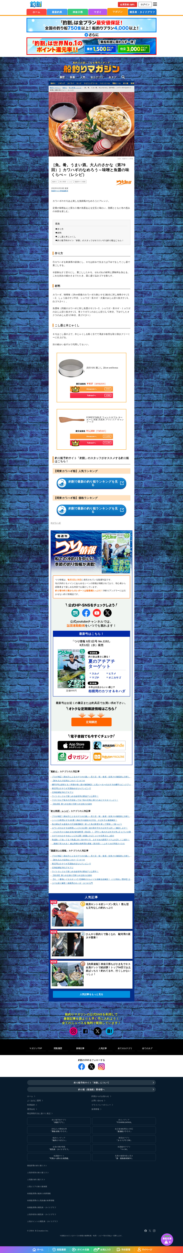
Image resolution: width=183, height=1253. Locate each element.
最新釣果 (57, 12)
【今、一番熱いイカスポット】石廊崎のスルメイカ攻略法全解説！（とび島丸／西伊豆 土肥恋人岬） (92, 879)
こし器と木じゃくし (66, 237)
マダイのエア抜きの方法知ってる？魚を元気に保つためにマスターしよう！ (85, 800)
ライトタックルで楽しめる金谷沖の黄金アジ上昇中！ (75, 796)
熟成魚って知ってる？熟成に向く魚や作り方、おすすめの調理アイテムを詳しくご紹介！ (91, 840)
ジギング (61, 83)
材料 (59, 233)
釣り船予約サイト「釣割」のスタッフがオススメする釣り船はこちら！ (90, 240)
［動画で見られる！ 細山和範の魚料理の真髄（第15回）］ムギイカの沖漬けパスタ (88, 844)
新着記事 (80, 1048)
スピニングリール (90, 83)
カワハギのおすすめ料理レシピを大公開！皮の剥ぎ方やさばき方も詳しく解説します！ (90, 828)
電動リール (116, 83)
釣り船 (125, 83)
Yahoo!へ (98, 395)
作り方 (60, 229)
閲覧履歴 (58, 1048)
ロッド (79, 83)
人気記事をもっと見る (91, 994)
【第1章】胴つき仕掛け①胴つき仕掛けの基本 (72, 804)
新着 (72, 77)
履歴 (62, 77)
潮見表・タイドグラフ (142, 12)
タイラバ (70, 83)
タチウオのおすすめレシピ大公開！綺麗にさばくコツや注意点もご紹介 (83, 836)
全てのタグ (147, 1048)
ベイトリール (105, 83)
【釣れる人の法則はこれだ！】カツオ (68, 781)
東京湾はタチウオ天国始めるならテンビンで (71, 788)
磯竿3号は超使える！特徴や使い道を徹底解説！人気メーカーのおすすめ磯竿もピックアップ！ (92, 784)
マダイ (98, 12)
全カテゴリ (97, 77)
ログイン (145, 4)
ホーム (36, 12)
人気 (82, 77)
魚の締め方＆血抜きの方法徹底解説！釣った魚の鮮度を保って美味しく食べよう (87, 824)
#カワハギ (56, 523)
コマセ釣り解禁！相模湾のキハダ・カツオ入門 (72, 883)
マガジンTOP (35, 1048)
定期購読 (91, 722)
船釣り (53, 83)
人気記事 (102, 1048)
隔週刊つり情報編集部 (59, 191)
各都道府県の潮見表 (35, 1207)
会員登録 (128, 4)
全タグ (113, 77)
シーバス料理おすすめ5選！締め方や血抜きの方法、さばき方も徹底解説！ (84, 820)
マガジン (118, 11)
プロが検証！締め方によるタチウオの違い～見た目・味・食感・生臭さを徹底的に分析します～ (92, 777)
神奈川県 (78, 12)
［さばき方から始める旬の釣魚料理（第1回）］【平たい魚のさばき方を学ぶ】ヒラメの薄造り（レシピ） (92, 832)
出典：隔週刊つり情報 (125, 158)
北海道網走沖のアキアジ (62, 792)
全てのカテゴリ (125, 1048)
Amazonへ (98, 389)
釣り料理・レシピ (60, 811)
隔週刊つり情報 (58, 850)
